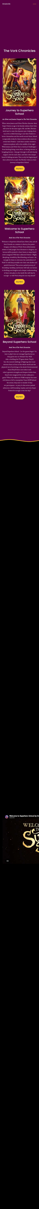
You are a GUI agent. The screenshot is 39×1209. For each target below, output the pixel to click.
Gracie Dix (6, 4)
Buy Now (19, 169)
